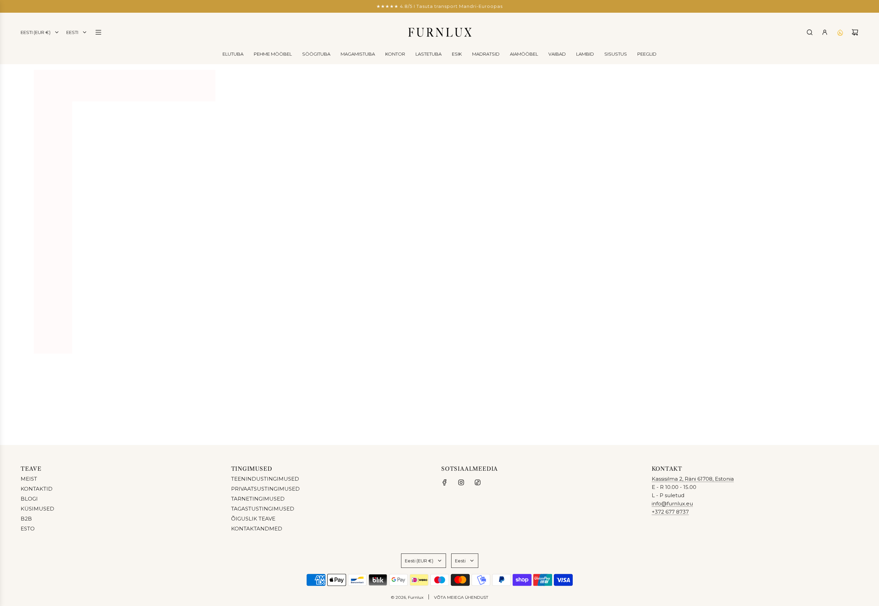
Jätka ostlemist (439, 131)
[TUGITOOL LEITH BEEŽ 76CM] (367, 259)
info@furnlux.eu (672, 503)
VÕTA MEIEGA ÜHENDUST (461, 597)
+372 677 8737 (670, 511)
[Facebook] (444, 482)
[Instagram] (461, 482)
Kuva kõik (439, 360)
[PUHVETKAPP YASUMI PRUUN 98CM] (232, 259)
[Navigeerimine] (98, 32)
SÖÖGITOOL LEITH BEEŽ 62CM (502, 319)
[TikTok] (477, 482)
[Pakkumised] (839, 32)
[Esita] (850, 416)
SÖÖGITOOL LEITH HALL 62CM (636, 319)
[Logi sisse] (824, 32)
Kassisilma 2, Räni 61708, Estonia (693, 479)
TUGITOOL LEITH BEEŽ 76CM (367, 319)
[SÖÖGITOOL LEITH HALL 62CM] (636, 259)
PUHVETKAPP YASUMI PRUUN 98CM (232, 319)
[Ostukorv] (855, 32)
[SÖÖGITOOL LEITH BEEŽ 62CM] (501, 259)
